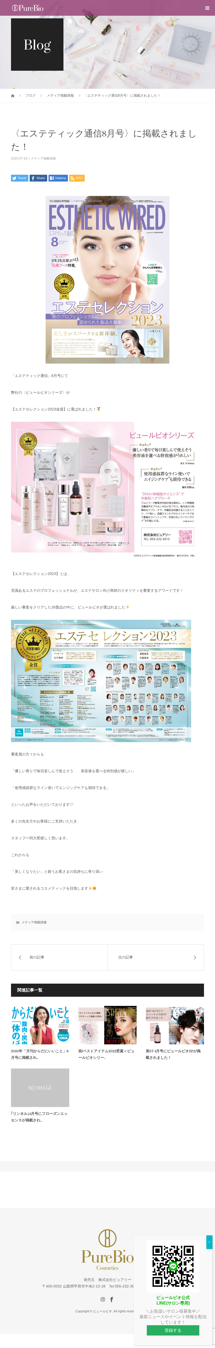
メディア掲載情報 (43, 158)
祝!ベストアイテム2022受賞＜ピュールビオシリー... (106, 1054)
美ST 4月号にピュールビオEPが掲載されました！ (173, 1054)
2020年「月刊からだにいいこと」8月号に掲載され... (40, 1054)
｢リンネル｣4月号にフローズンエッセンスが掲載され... (39, 1117)
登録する (173, 1330)
